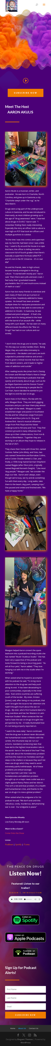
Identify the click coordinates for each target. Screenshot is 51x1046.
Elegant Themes (25, 1039)
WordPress (26, 1042)
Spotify (18, 844)
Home (12, 1028)
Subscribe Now (25, 93)
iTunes (26, 844)
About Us (22, 1028)
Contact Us (33, 1028)
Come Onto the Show (14, 833)
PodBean (9, 844)
